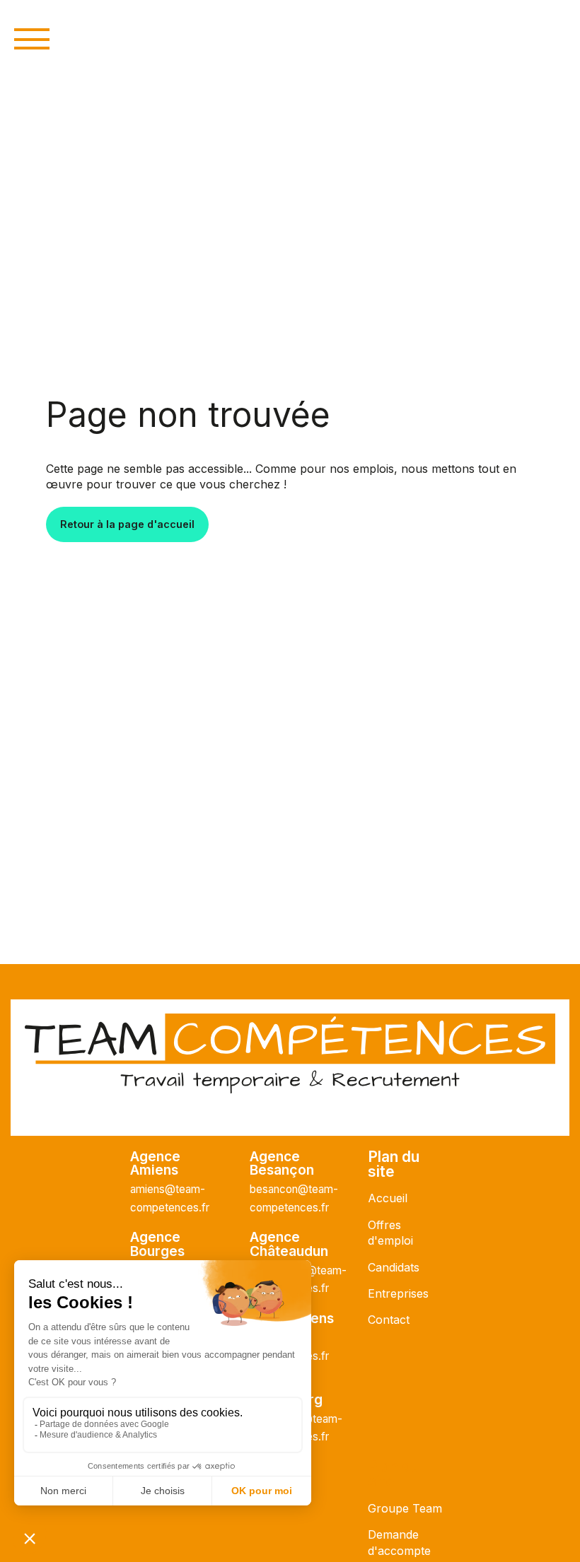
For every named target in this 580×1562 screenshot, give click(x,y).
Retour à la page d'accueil (127, 524)
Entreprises (398, 1293)
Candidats (393, 1267)
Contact (389, 1320)
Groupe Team (405, 1508)
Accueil (387, 1198)
